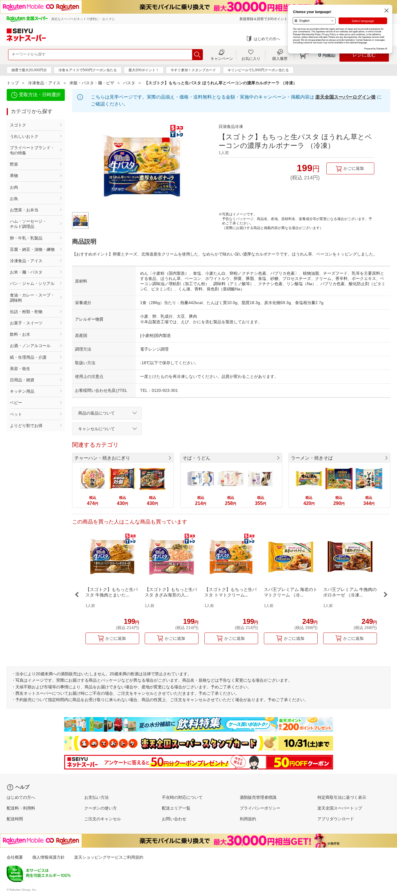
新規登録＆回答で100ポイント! (263, 19)
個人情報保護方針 (48, 857)
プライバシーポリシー (260, 808)
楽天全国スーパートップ (339, 808)
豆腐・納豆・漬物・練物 (32, 249)
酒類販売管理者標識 (258, 797)
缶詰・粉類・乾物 (26, 311)
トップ (13, 83)
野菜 (14, 164)
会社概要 (15, 857)
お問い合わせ (174, 819)
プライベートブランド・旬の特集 (32, 150)
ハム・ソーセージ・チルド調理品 (28, 224)
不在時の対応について (182, 797)
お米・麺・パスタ (26, 272)
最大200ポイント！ (143, 70)
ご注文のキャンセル (102, 819)
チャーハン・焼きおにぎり (102, 457)
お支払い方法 (96, 797)
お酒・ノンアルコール (30, 345)
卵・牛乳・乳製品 (26, 238)
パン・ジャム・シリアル (32, 283)
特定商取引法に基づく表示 (341, 797)
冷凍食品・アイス (44, 83)
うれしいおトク (24, 136)
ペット (16, 414)
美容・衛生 (20, 368)
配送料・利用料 (21, 808)
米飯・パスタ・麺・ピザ (91, 83)
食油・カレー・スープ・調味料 (32, 298)
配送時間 (15, 819)
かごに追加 (354, 168)
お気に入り (251, 58)
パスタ (129, 83)
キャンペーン (221, 58)
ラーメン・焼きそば (312, 457)
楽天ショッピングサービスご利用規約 (108, 857)
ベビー (16, 402)
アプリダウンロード (335, 819)
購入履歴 (279, 58)
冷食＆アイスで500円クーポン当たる (87, 70)
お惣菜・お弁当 (24, 210)
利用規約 (248, 819)
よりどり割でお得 (26, 425)
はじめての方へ (267, 39)
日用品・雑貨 (22, 380)
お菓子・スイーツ (26, 323)
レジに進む (364, 54)
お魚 (14, 198)
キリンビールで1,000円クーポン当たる (258, 70)
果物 (14, 175)
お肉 (14, 187)
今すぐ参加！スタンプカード (193, 70)
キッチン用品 (22, 391)
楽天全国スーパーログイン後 (345, 96)
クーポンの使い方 (100, 808)
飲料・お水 (20, 334)
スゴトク (18, 125)
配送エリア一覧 (176, 808)
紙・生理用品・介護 (28, 357)
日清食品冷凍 (231, 126)
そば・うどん (196, 457)
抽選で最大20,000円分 (29, 70)
